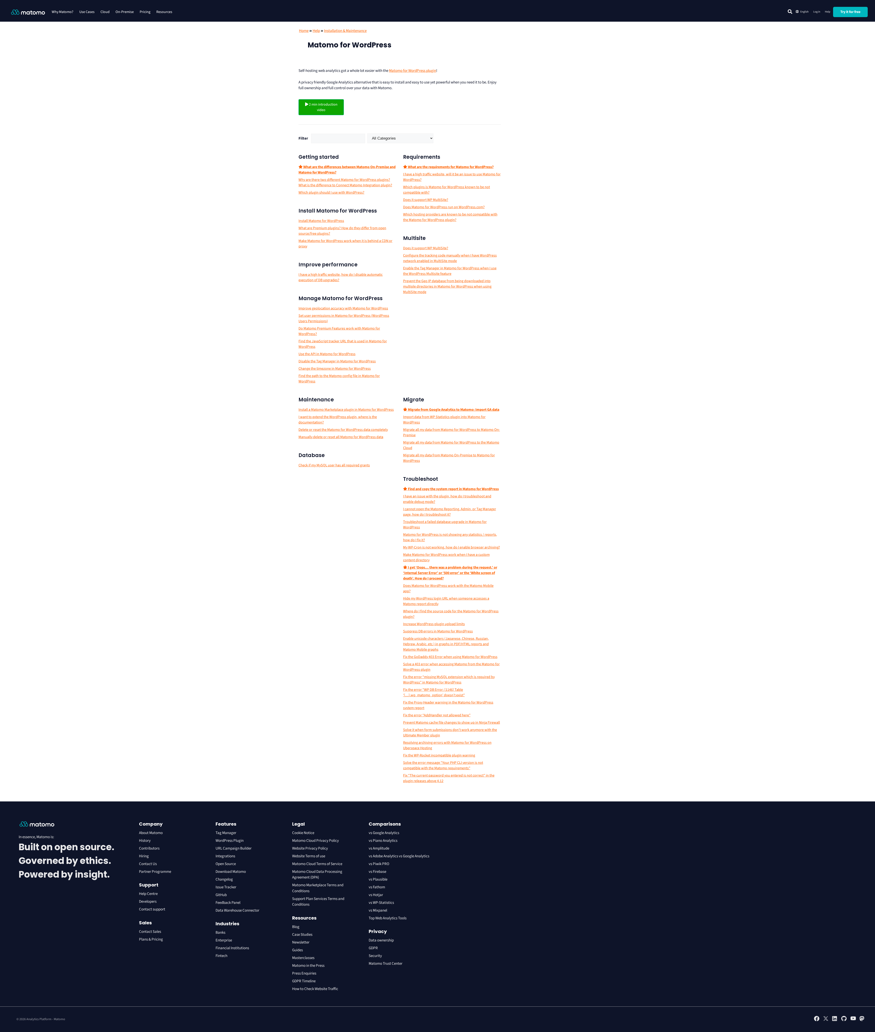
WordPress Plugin (230, 840)
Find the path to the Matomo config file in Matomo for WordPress (339, 378)
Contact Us (148, 864)
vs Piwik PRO (379, 864)
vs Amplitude (379, 848)
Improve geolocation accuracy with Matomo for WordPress (343, 308)
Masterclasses (303, 958)
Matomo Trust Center (385, 963)
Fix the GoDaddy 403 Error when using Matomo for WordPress (450, 656)
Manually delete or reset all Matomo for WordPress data (341, 436)
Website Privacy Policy (310, 848)
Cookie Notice (303, 833)
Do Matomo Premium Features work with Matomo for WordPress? (339, 331)
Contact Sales (150, 931)
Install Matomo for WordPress (321, 220)
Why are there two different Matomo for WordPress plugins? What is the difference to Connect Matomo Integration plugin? (345, 182)
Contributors (149, 848)
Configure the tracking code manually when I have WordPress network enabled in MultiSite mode (450, 258)
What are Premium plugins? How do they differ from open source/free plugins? (342, 231)
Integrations (225, 856)
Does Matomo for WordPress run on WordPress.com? (444, 207)
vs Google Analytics (384, 833)
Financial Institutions (233, 948)
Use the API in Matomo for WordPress (327, 353)
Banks (221, 932)
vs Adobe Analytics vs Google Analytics (399, 856)
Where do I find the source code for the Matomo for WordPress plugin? (451, 614)
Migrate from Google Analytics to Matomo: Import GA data (453, 409)
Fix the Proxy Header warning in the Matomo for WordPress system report (448, 705)
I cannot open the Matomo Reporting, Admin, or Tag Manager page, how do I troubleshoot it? (449, 512)
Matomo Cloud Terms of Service (317, 864)
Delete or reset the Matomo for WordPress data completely (343, 429)
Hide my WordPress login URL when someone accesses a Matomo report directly (446, 601)
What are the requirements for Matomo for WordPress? (450, 166)
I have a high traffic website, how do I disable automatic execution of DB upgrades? (341, 277)
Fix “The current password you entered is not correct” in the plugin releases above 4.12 (448, 778)
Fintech (221, 956)
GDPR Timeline (304, 981)
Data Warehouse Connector (237, 910)
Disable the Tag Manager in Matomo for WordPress (337, 361)
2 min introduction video (322, 107)
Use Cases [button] (87, 11)
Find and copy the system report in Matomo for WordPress (453, 488)
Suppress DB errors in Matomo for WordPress (438, 631)
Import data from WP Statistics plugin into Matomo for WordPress (444, 419)
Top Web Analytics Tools (388, 918)
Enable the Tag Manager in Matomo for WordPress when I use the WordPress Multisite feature (450, 271)
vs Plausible (378, 879)
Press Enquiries (304, 973)
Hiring (144, 856)
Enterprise (224, 940)
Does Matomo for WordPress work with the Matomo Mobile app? (448, 588)
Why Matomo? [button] (62, 11)
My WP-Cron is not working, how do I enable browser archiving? (451, 547)
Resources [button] (164, 11)
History (145, 840)
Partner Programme (155, 871)
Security (375, 956)
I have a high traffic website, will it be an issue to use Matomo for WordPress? (452, 177)
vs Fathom (377, 887)
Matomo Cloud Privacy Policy (315, 840)
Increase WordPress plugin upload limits (434, 623)
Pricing (145, 11)
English (804, 12)
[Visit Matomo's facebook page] (816, 1020)
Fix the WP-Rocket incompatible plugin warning (439, 755)
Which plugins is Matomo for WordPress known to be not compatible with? (446, 190)
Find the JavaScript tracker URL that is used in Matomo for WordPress (343, 344)
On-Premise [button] (125, 11)
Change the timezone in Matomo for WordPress (335, 368)
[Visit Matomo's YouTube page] (853, 1020)
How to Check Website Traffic (315, 989)
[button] (790, 11)
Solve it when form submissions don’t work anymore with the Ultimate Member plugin (450, 732)
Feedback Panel (228, 902)
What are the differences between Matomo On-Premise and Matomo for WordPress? (347, 169)
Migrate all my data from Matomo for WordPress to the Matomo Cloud (451, 445)
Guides (297, 950)
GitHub (221, 895)
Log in (816, 12)
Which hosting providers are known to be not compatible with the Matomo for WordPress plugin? (450, 217)
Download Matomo (231, 871)
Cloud (105, 11)
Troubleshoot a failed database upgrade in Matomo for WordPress (445, 524)
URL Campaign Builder (234, 848)
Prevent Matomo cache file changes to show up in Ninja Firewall (451, 722)
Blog (295, 927)
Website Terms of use (308, 856)
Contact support (152, 909)
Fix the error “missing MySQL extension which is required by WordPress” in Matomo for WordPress (449, 679)
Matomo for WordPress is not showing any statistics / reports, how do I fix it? (450, 537)
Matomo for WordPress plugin (412, 70)
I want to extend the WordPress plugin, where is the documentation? (338, 419)
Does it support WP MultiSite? (425, 199)
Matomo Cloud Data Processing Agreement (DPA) (317, 874)
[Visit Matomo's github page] (844, 1020)
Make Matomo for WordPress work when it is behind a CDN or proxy (345, 243)
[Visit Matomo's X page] (826, 1020)
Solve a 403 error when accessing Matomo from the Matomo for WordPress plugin (451, 667)
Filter (303, 138)
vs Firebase (377, 871)
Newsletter (300, 942)
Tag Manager (226, 833)
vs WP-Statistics (381, 902)
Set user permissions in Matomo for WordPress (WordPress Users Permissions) (344, 318)
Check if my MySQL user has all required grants (334, 465)
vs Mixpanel (378, 910)
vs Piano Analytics (383, 840)
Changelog (224, 879)
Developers (148, 901)
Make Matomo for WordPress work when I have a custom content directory (446, 557)
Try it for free (850, 11)
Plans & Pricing (151, 939)
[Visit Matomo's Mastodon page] (862, 1020)
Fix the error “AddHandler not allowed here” (437, 715)
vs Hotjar (376, 895)
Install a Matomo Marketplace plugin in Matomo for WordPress (346, 409)
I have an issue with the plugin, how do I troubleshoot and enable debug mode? (447, 499)
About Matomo (151, 833)
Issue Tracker (226, 887)
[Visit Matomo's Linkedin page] (835, 1020)
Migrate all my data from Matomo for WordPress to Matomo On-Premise (451, 432)
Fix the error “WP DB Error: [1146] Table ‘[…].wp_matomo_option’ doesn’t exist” (434, 692)
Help (827, 12)
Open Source (226, 864)
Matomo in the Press (308, 965)
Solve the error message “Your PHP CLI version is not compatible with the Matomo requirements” (443, 765)
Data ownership (381, 940)
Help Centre (148, 894)
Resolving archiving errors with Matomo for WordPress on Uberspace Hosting (447, 745)
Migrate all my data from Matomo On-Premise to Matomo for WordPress (449, 458)
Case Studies (302, 934)
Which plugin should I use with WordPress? (331, 192)
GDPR (373, 948)
